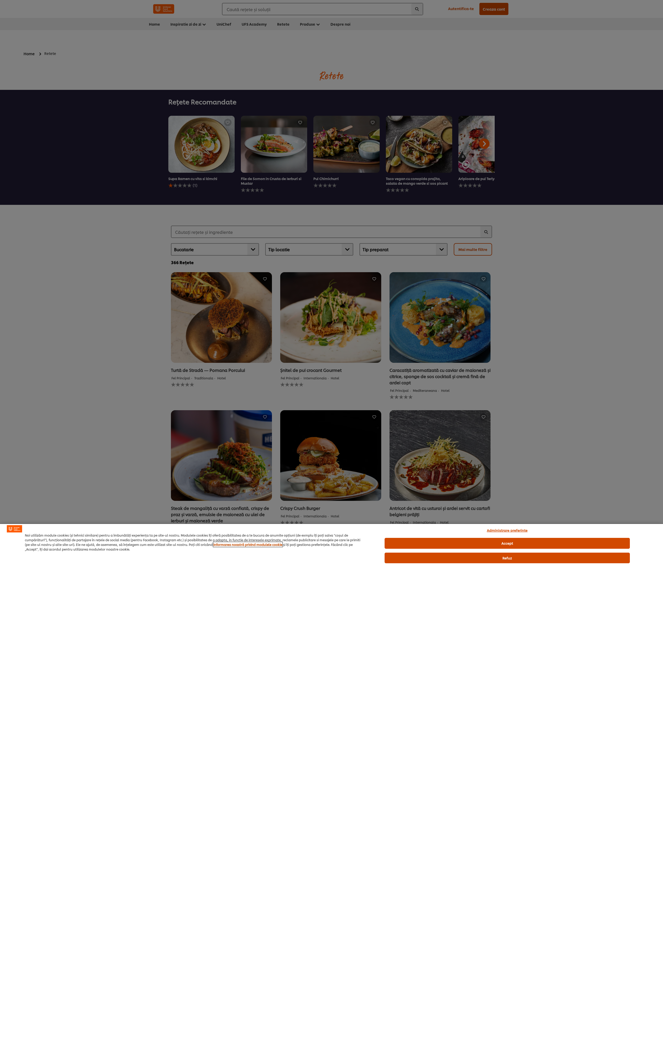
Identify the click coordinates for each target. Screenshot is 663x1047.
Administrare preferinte (507, 530)
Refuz (507, 557)
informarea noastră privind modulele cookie (247, 544)
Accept (507, 543)
